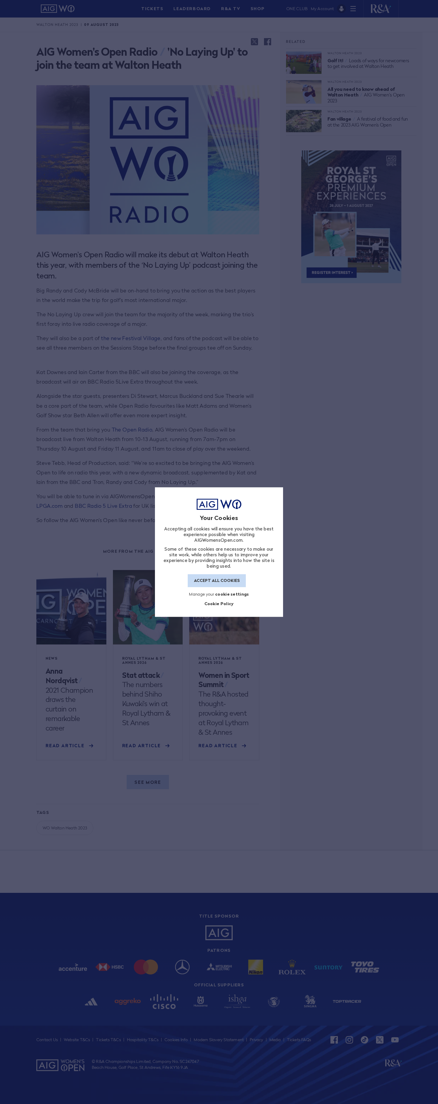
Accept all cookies (217, 580)
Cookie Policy (219, 603)
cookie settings (232, 594)
